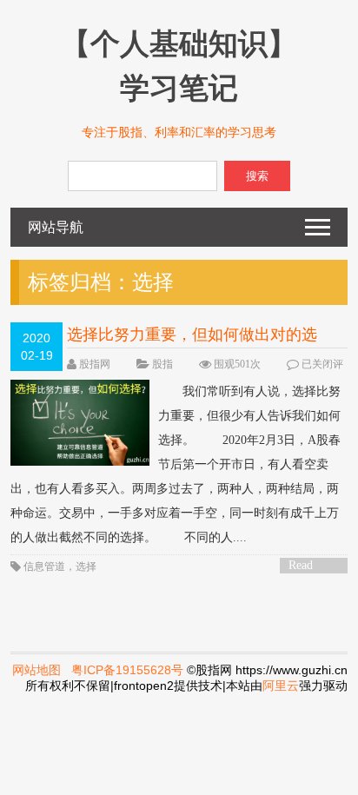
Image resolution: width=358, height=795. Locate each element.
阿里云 (280, 685)
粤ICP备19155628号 (127, 670)
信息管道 (44, 566)
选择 (86, 566)
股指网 (94, 364)
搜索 (257, 175)
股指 (162, 364)
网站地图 (36, 670)
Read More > (306, 566)
